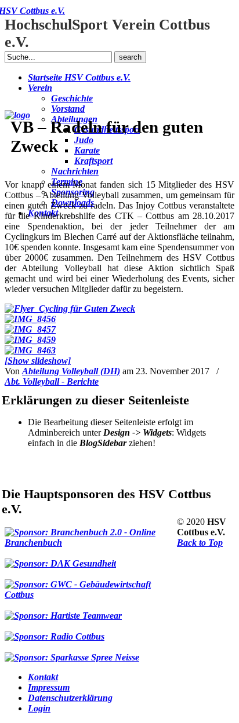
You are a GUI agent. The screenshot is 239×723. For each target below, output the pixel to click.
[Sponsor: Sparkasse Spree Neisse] (72, 652)
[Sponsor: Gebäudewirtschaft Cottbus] (91, 584)
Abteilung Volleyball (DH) (71, 371)
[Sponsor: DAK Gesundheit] (60, 558)
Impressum (49, 687)
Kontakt (43, 677)
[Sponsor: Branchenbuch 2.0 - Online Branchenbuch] (91, 532)
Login (39, 708)
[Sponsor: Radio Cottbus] (54, 631)
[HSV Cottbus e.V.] (17, 115)
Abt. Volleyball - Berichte (52, 381)
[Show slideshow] (38, 361)
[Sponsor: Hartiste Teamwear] (63, 610)
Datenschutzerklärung (70, 698)
